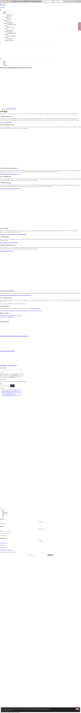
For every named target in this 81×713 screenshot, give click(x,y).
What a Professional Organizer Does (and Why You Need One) (10, 188)
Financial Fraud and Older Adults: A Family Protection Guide (11, 392)
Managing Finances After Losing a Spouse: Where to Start (11, 391)
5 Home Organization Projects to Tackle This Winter (9, 242)
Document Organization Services (10, 25)
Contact (5, 65)
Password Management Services (10, 34)
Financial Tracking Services (9, 28)
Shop (4, 62)
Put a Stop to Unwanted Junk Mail (6, 122)
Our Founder (9, 14)
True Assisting (2, 7)
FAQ (4, 61)
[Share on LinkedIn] (6, 112)
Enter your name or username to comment (6, 374)
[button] (13, 9)
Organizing (21, 310)
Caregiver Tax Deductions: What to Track (8, 394)
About (4, 13)
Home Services (4, 513)
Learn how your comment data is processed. (19, 381)
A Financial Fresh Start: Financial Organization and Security (11, 395)
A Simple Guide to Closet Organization (6, 251)
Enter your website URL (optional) (5, 377)
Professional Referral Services (9, 36)
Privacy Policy (2, 545)
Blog (4, 63)
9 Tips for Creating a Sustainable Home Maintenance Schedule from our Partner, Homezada (15, 295)
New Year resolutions (15, 310)
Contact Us (40, 540)
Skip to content (2, 3)
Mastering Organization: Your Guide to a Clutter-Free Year (10, 174)
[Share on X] (4, 112)
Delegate (6, 310)
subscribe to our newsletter (35, 308)
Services (5, 20)
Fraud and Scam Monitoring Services (8, 31)
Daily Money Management (8, 17)
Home (4, 11)
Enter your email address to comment (6, 375)
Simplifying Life (39, 310)
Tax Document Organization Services (8, 39)
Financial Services (5, 512)
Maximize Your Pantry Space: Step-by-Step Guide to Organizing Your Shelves (13, 234)
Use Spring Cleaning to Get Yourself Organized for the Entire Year (14, 336)
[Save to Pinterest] (3, 111)
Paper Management (26, 310)
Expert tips (10, 310)
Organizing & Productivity (11, 108)
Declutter (3, 310)
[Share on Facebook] (1, 112)
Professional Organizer (33, 310)
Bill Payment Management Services (9, 22)
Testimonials (9, 18)
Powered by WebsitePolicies (6, 710)
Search (1, 383)
